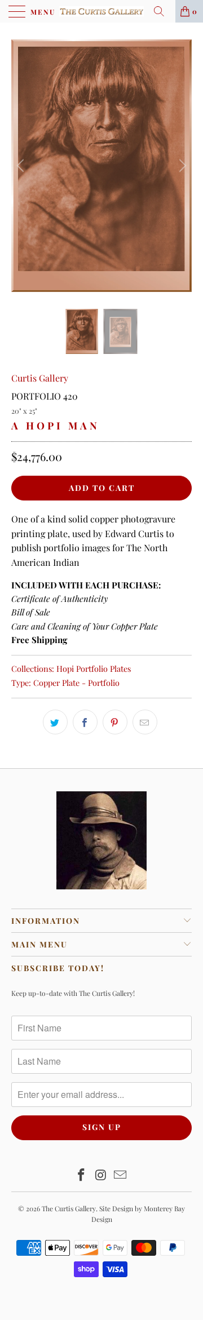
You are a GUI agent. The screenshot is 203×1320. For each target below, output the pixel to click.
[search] (163, 11)
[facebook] (85, 722)
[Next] (181, 165)
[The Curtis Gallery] (101, 11)
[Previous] (22, 165)
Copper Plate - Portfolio (76, 682)
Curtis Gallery (39, 378)
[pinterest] (115, 722)
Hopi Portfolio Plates (93, 668)
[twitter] (55, 722)
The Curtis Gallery (69, 1208)
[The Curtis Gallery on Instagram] (100, 1175)
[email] (145, 722)
